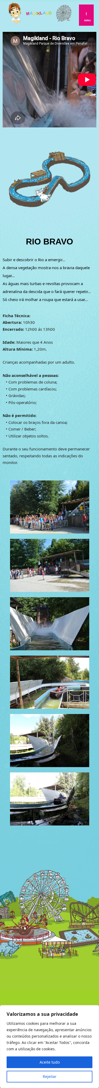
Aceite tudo (50, 1062)
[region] (49, 1046)
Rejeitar (49, 1076)
